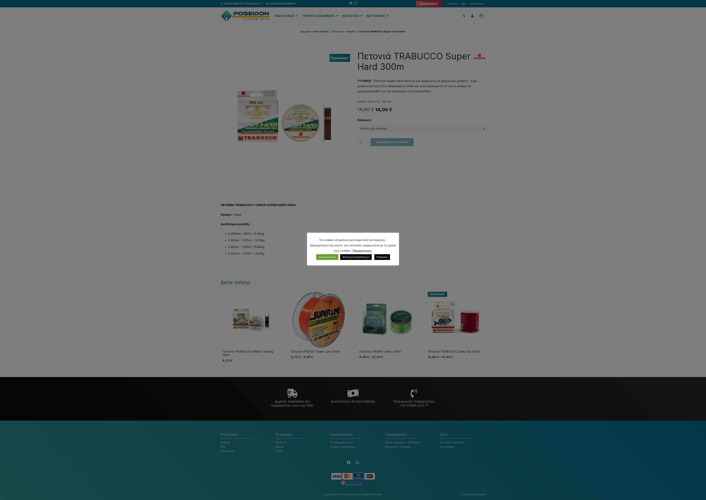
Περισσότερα (362, 250)
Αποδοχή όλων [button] (327, 257)
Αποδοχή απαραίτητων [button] (356, 257)
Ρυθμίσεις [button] (382, 257)
